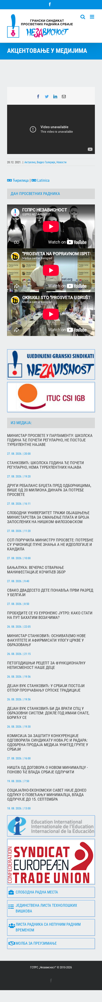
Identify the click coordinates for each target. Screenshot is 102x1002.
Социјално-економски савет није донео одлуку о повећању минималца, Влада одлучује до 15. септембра (46, 795)
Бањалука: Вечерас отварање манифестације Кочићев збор (36, 569)
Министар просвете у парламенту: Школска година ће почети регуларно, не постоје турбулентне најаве (50, 440)
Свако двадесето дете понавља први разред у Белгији (50, 592)
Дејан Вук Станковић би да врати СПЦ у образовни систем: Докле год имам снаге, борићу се (48, 713)
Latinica (43, 180)
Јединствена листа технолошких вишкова (46, 908)
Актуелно (30, 162)
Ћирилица (20, 180)
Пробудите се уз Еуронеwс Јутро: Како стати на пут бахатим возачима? (50, 615)
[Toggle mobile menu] (92, 16)
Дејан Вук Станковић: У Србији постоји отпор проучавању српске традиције (46, 688)
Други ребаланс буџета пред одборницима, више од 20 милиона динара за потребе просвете (49, 490)
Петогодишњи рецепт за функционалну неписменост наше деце (46, 665)
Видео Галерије (46, 162)
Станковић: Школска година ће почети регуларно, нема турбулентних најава (45, 465)
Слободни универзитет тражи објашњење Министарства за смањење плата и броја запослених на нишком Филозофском (48, 517)
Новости (61, 162)
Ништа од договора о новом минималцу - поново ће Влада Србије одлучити (47, 769)
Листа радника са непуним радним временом (48, 927)
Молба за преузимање (36, 943)
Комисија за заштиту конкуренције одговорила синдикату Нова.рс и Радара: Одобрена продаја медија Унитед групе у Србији (47, 743)
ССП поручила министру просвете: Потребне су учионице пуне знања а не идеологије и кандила (50, 544)
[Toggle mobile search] (82, 16)
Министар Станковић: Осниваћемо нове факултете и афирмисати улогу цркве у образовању (46, 640)
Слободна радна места (37, 892)
